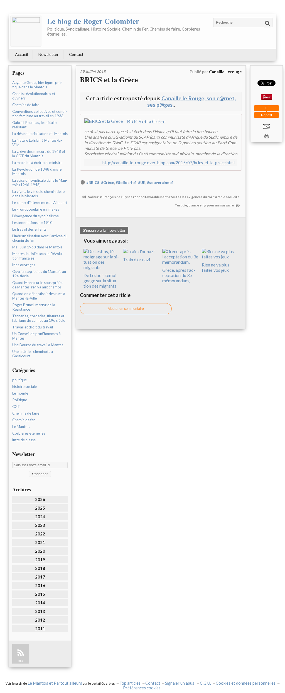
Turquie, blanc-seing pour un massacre (204, 205)
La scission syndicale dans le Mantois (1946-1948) (39, 182)
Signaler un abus (180, 683)
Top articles (130, 683)
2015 (40, 594)
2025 (40, 507)
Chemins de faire (25, 105)
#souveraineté (160, 182)
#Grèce (107, 182)
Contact (76, 54)
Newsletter (48, 54)
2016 (40, 585)
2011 (40, 628)
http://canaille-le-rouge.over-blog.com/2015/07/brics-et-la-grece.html (168, 163)
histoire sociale (24, 386)
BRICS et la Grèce (109, 79)
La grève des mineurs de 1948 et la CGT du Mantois (38, 153)
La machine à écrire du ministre (37, 162)
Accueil (21, 54)
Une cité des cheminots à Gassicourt (32, 353)
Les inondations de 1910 (32, 222)
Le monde (20, 393)
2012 (40, 619)
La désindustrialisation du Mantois (40, 133)
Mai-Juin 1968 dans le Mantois (37, 247)
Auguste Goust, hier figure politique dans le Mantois (37, 84)
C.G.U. (205, 683)
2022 (40, 533)
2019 (40, 559)
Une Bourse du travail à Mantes (37, 345)
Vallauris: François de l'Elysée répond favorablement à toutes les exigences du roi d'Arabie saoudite (163, 197)
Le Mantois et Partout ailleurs (55, 683)
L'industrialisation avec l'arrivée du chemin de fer (40, 238)
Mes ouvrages (23, 265)
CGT (16, 406)
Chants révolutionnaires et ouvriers (33, 95)
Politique (19, 400)
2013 (40, 611)
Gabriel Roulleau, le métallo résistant (34, 124)
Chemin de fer (23, 420)
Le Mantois (21, 426)
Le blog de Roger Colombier (93, 21)
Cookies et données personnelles (246, 683)
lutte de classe (24, 440)
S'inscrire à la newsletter (104, 230)
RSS (20, 660)
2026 (40, 499)
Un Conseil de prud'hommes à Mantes (36, 335)
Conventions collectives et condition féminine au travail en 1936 (39, 113)
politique (19, 380)
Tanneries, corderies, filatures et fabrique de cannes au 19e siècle (38, 318)
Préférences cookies (142, 687)
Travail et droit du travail (32, 327)
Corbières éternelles (28, 433)
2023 (40, 525)
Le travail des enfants (29, 229)
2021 (40, 542)
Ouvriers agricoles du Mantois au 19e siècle (39, 273)
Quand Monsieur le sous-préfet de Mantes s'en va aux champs (37, 284)
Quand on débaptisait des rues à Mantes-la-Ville (38, 295)
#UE (141, 182)
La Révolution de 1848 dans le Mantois (37, 171)
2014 (40, 602)
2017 (40, 576)
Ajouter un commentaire (126, 309)
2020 (40, 551)
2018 (40, 568)
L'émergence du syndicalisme (35, 216)
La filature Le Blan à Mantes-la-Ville (37, 142)
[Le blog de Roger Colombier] (25, 31)
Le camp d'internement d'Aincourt (39, 202)
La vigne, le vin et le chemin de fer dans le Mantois (39, 193)
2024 (40, 516)
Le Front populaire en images (35, 209)
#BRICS (92, 182)
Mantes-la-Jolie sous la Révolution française (37, 255)
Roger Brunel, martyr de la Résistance (33, 307)
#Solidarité (126, 182)
